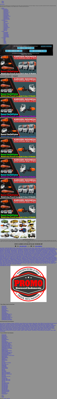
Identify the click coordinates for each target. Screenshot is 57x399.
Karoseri (3, 31)
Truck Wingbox (4, 371)
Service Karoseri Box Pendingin (6, 362)
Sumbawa (28, 263)
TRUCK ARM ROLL (5, 357)
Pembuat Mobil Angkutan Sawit (29, 261)
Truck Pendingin (4, 366)
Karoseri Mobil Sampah (26, 256)
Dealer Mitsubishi (20, 249)
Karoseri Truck (38, 256)
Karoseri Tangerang (32, 256)
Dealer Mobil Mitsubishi (39, 250)
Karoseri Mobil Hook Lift (18, 256)
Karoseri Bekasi (46, 327)
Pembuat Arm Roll (5, 260)
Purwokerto (52, 262)
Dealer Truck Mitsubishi (7, 252)
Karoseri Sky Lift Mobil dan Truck (7, 353)
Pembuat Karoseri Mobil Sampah (46, 260)
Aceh (1, 323)
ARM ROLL (4, 358)
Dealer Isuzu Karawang (10, 249)
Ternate (41, 263)
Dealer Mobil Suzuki (52, 250)
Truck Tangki (5, 20)
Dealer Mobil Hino (20, 250)
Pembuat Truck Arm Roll (15, 262)
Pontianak (45, 262)
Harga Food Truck (4, 356)
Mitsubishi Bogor (50, 257)
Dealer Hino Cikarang (31, 248)
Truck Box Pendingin (7, 27)
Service (13, 263)
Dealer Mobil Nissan (46, 250)
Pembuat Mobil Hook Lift (46, 261)
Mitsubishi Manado (48, 258)
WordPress (5, 398)
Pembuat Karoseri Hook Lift (26, 260)
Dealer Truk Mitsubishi (44, 252)
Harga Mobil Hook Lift (43, 254)
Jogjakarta (19, 327)
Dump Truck (5, 30)
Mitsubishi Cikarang (12, 258)
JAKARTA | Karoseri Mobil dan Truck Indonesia (8, 327)
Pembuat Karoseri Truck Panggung (7, 350)
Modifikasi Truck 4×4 (5, 349)
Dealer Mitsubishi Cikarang (43, 249)
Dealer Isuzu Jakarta (3, 249)
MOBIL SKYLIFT (4, 359)
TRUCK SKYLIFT (4, 360)
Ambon (3, 323)
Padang (7, 329)
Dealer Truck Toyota (20, 252)
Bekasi (4, 39)
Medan (30, 257)
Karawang (22, 327)
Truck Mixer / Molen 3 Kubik (6, 380)
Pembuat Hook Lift (10, 260)
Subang (25, 263)
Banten (34, 323)
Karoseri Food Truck (6, 18)
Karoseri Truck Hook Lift (51, 256)
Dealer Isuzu (43, 248)
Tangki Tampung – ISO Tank (6, 346)
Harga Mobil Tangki (5, 388)
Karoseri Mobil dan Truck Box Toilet (7, 317)
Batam (36, 323)
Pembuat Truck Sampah (31, 262)
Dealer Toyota (2, 326)
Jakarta (5, 38)
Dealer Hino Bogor (25, 248)
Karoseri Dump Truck (7, 19)
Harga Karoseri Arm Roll (12, 253)
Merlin (9, 398)
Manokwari (23, 257)
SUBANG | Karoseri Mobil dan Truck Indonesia (8, 330)
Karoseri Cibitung (6, 35)
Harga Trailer (4, 363)
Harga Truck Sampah (5, 387)
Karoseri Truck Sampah (3, 257)
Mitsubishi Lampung (42, 258)
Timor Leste (46, 263)
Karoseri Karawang (9, 328)
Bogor (4, 40)
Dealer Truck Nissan (14, 252)
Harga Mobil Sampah (50, 254)
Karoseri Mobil (15, 328)
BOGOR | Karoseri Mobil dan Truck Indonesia (14, 324)
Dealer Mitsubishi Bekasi (27, 249)
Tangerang (5, 43)
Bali (6, 323)
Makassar (14, 257)
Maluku (17, 257)
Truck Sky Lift (6, 21)
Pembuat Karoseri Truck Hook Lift (10, 261)
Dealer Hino (14, 248)
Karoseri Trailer (6, 11)
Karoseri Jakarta (2, 328)
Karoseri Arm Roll (6, 15)
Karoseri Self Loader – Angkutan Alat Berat (8, 355)
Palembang (11, 329)
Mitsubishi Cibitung (6, 258)
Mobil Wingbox (4, 370)
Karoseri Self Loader (5, 308)
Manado (20, 257)
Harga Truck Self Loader (5, 391)
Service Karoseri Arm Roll (18, 263)
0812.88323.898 (23, 246)
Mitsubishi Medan (54, 258)
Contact (3, 396)
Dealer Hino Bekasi (19, 248)
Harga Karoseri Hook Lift (19, 253)
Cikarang (5, 42)
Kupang (8, 257)
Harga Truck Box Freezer (5, 382)
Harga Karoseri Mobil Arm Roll (28, 253)
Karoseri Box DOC (6, 17)
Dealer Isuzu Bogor (54, 248)
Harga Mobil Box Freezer (5, 383)
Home (3, 395)
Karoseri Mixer (6, 16)
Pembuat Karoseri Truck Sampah (20, 261)
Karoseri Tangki (6, 9)
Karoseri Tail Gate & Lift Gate (6, 316)
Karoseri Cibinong (6, 34)
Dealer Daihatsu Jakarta (8, 248)
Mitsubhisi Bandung (34, 257)
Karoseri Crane (6, 12)
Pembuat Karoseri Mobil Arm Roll (36, 260)
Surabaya (31, 263)
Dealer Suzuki (53, 325)
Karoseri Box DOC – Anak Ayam (6, 315)
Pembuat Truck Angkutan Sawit (7, 262)
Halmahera (52, 252)
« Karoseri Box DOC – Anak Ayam (5, 264)
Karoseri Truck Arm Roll (44, 256)
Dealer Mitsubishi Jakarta (50, 249)
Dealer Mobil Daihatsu (14, 250)
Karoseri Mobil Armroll (11, 256)
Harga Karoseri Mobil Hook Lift (38, 253)
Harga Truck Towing (5, 384)
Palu (14, 329)
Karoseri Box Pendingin (5, 310)
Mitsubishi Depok (23, 258)
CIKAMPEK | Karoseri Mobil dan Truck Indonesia (41, 324)
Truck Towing (6, 25)
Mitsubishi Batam (45, 257)
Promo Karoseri (2, 4)
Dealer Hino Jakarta (38, 248)
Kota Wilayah (4, 37)
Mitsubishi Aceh (40, 257)
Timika (43, 263)
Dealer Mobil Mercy (32, 250)
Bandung (12, 323)
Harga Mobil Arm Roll (36, 254)
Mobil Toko (5, 29)
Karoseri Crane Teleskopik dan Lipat (7, 352)
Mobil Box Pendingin (5, 351)
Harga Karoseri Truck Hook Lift (9, 254)
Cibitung (5, 41)
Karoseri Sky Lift (6, 10)
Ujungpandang (2, 331)
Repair (35, 329)
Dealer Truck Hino (8, 326)
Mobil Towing (4, 374)
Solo (23, 263)
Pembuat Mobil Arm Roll (38, 261)
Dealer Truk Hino (26, 252)
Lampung (11, 257)
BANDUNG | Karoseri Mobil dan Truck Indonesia (23, 323)
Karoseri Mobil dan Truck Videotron (7, 319)
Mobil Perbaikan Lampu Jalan (6, 376)
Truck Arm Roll (6, 26)
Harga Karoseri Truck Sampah (19, 254)
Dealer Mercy (16, 249)
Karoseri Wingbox (6, 13)
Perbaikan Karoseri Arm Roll (39, 262)
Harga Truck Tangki (4, 389)
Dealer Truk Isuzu (32, 252)
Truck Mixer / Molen (5, 378)
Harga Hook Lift (5, 253)
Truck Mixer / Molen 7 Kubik (6, 379)
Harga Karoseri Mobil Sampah (47, 253)
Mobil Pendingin (4, 365)
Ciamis (24, 324)
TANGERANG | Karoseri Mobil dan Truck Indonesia (41, 330)
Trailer (4, 22)
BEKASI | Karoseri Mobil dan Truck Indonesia (49, 323)
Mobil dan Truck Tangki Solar (6, 372)
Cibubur (30, 324)
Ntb (3, 329)
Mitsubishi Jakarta (29, 258)
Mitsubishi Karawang (36, 258)
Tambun (34, 263)
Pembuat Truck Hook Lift (23, 262)
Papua (1, 260)
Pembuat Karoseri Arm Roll (18, 260)
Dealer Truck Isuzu (15, 326)
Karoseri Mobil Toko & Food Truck (7, 342)
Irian (51, 326)
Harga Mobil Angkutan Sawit (28, 254)
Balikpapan (9, 323)
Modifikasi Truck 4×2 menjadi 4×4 (7, 318)
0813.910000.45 (38, 246)
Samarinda (7, 263)
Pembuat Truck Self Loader (6, 390)
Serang (10, 263)
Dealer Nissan (48, 325)
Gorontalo (49, 252)
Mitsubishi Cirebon (18, 258)
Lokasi (3, 2)
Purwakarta (48, 262)
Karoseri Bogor (6, 33)
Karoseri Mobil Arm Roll (3, 256)
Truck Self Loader (6, 23)
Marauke (27, 257)
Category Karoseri (4, 8)
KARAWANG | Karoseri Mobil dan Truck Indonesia (34, 327)
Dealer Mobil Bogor (7, 250)
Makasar (39, 328)
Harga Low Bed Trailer (5, 364)
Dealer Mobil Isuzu (26, 250)
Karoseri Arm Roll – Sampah (6, 314)
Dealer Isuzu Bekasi (48, 248)
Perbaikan (19, 329)
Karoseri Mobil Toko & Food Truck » (5, 265)
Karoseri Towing (6, 14)
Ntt (5, 329)
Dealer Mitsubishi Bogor (34, 249)
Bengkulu (1, 324)
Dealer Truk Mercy (37, 252)
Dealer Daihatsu (2, 325)
